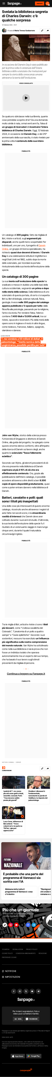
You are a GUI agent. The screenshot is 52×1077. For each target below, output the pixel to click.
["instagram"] (10, 925)
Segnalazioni (17, 949)
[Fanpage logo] (14, 3)
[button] (47, 30)
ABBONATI (40, 3)
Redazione (43, 953)
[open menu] (3, 4)
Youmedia (5, 949)
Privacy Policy (31, 949)
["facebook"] (28, 925)
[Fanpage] (26, 1000)
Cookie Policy (7, 953)
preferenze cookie (9, 957)
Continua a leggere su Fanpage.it (26, 673)
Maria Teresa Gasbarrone (25, 30)
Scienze (18, 762)
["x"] (22, 925)
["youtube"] (16, 925)
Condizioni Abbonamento (26, 953)
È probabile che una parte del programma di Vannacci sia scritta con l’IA (23, 877)
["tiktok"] (5, 925)
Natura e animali (8, 762)
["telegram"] (34, 925)
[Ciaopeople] (26, 1070)
